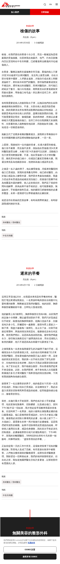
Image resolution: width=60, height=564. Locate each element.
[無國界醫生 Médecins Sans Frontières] (11, 4)
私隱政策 (31, 542)
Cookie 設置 (30, 549)
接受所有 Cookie (30, 557)
